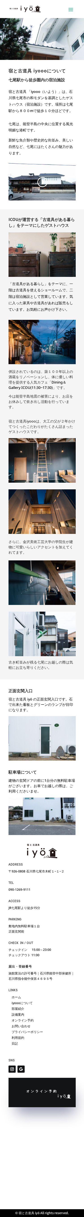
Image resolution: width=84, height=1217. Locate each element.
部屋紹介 (18, 1009)
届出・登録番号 (20, 966)
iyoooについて (22, 1003)
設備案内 (18, 1014)
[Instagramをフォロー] (12, 1069)
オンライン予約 (23, 1020)
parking (15, 919)
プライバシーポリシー (27, 1032)
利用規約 (18, 1037)
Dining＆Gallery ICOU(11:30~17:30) (37, 385)
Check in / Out (21, 943)
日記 (15, 1043)
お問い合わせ (21, 1026)
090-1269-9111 (19, 889)
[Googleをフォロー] (21, 1069)
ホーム (16, 997)
